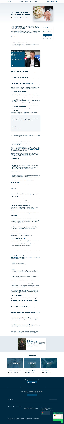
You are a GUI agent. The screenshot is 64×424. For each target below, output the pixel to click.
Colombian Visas (21, 1)
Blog (38, 1)
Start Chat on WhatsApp (58, 419)
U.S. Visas (30, 1)
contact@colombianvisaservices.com (29, 407)
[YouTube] (56, 399)
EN (48, 1)
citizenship (13, 232)
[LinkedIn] (54, 399)
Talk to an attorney (37, 346)
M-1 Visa (16, 27)
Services (26, 1)
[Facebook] (50, 399)
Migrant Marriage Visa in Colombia (18, 301)
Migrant (14, 42)
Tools (33, 1)
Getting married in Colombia (14, 257)
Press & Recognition (44, 407)
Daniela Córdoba (30, 340)
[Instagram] (52, 399)
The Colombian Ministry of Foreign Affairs (33, 149)
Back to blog (12, 9)
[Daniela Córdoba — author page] (22, 344)
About (36, 1)
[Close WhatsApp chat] (62, 422)
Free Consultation (54, 1)
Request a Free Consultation (32, 382)
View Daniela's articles (30, 346)
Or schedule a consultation (46, 36)
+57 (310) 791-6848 (27, 406)
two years (25, 238)
